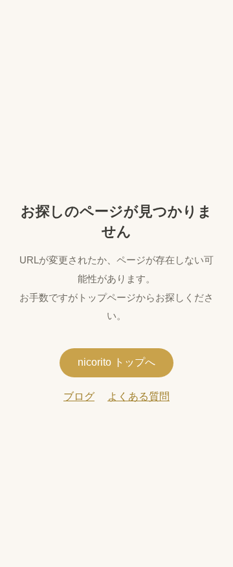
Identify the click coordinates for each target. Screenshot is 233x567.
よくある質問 (138, 396)
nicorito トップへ (116, 362)
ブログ (78, 396)
